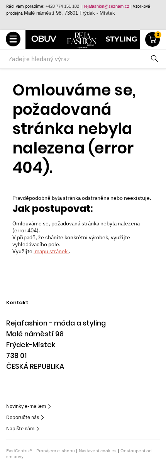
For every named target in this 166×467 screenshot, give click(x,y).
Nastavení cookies (98, 450)
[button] (13, 39)
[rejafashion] (82, 39)
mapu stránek (51, 251)
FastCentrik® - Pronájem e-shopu (40, 450)
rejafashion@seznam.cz (106, 6)
